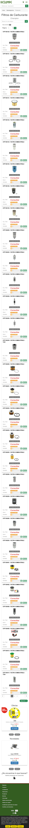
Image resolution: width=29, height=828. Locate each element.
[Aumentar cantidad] (21, 50)
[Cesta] (23, 2)
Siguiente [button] (17, 734)
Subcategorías (10, 10)
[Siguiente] (26, 696)
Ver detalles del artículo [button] (14, 64)
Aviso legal (4, 798)
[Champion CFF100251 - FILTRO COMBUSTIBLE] (14, 391)
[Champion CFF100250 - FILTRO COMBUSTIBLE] (14, 369)
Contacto (4, 787)
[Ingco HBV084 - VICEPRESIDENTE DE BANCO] (14, 746)
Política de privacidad (7, 800)
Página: (4, 28)
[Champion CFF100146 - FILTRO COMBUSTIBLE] (14, 191)
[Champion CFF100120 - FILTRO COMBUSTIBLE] (14, 37)
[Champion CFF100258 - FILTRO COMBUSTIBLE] (14, 479)
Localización (5, 789)
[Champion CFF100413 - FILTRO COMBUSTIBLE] (14, 656)
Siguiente (24, 701)
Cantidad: (5, 50)
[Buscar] (26, 6)
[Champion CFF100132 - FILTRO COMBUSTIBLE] (14, 81)
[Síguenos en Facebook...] (15, 813)
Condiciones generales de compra (9, 804)
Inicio (3, 10)
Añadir (25, 50)
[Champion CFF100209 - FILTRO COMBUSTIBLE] (14, 235)
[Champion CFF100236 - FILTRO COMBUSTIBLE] (14, 279)
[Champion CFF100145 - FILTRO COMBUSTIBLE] (14, 169)
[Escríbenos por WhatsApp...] (13, 813)
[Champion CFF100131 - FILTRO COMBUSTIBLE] (14, 59)
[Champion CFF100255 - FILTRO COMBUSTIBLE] (14, 457)
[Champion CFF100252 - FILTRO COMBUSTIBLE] (14, 413)
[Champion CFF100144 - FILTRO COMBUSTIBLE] (14, 147)
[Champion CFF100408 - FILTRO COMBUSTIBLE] (14, 612)
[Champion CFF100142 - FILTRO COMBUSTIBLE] (14, 125)
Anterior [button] (11, 734)
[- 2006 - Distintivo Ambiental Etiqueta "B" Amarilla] (14, 713)
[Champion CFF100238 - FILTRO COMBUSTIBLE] (14, 301)
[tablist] (14, 721)
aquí (10, 821)
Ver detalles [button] (14, 728)
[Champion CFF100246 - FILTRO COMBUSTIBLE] (14, 323)
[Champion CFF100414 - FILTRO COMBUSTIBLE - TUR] (14, 679)
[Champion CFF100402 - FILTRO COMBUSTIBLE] (14, 589)
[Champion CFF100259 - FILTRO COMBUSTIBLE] (14, 501)
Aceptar (8, 826)
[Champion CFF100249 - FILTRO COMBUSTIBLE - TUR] (14, 347)
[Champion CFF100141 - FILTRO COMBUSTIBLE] (14, 103)
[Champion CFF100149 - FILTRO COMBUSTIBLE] (14, 213)
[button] (15, 28)
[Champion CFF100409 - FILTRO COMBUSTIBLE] (14, 634)
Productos (4, 794)
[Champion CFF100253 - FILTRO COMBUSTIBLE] (14, 435)
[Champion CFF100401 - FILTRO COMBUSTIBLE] (14, 568)
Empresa (4, 785)
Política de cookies (6, 802)
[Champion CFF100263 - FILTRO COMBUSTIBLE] (14, 545)
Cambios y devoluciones (7, 807)
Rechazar (14, 826)
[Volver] (2, 696)
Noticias (4, 796)
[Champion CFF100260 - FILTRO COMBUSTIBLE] (14, 523)
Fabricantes (5, 791)
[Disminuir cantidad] (11, 50)
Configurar (20, 826)
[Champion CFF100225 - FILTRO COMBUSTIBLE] (14, 257)
